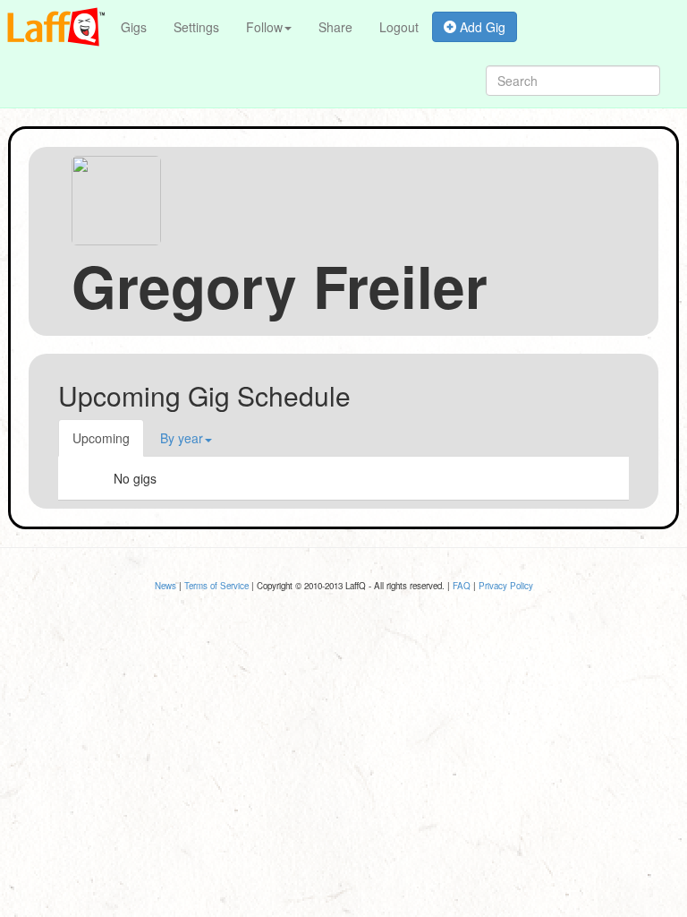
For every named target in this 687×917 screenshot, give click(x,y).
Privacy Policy (506, 585)
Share (335, 27)
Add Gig (480, 27)
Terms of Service (216, 585)
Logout (399, 27)
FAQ (462, 585)
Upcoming (101, 438)
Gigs (134, 27)
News (165, 585)
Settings (196, 27)
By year (181, 438)
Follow (264, 27)
